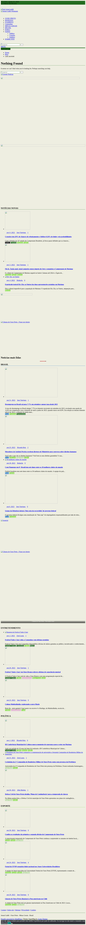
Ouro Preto (20, 458)
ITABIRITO (9, 22)
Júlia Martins (21, 790)
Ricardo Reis (21, 447)
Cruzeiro (12, 35)
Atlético (11, 33)
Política (7, 30)
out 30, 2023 (11, 790)
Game (23, 710)
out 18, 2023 (11, 463)
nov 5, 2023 (10, 265)
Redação (19, 280)
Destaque (20, 243)
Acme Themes (43, 919)
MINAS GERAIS (11, 26)
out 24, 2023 (11, 862)
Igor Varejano (21, 232)
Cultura (26, 646)
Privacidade (25, 910)
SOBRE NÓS (9, 39)
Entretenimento (27, 678)
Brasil (7, 414)
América (12, 37)
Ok (9, 923)
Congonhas (9, 24)
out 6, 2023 (10, 507)
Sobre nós (10, 910)
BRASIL (8, 28)
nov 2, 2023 (10, 636)
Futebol (7, 31)
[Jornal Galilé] (1, 15)
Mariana (20, 275)
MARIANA (9, 20)
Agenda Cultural (10, 646)
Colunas (7, 710)
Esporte (11, 473)
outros (44, 678)
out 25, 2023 (11, 447)
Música (32, 646)
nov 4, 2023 (10, 280)
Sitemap (17, 910)
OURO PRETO (10, 18)
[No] (12, 923)
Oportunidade (21, 414)
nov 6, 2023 (10, 232)
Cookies (33, 910)
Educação (12, 458)
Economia (12, 414)
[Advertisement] (43, 339)
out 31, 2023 (11, 400)
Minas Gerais (36, 678)
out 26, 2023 (11, 668)
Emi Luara (20, 636)
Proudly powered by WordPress (11, 919)
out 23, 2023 (11, 700)
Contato (3, 910)
